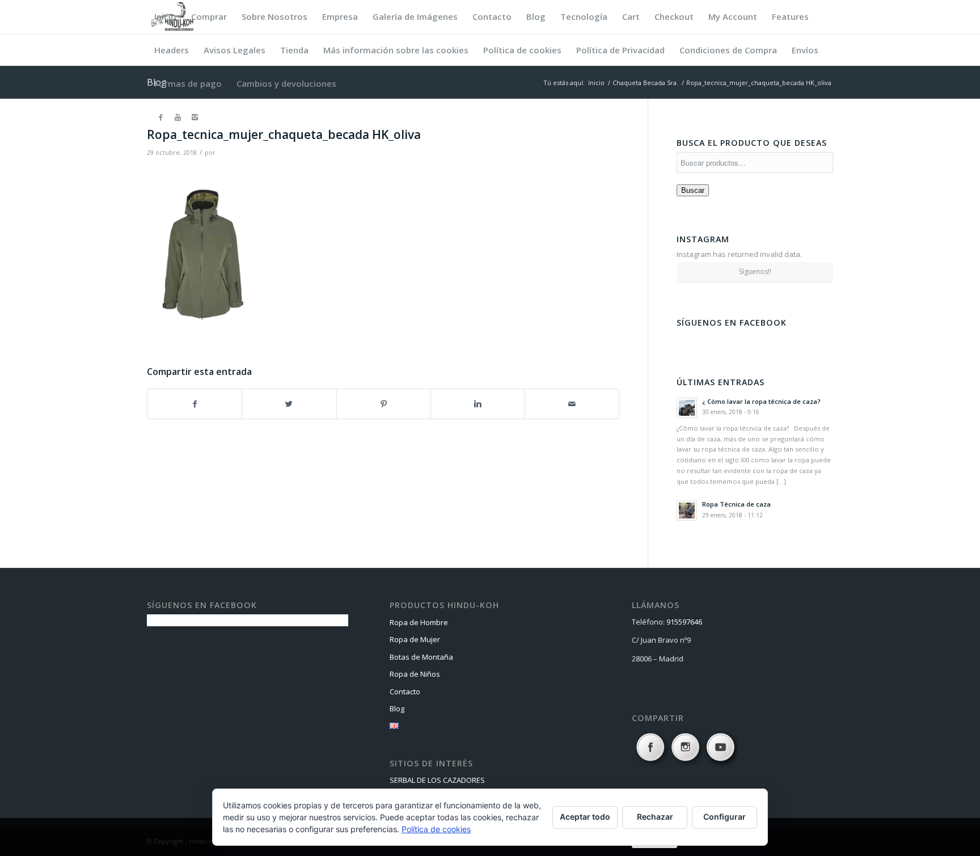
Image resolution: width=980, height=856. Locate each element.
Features (790, 16)
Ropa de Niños (415, 674)
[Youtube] (177, 116)
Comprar (209, 16)
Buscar (692, 190)
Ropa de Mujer (415, 639)
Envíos (805, 50)
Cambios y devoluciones (286, 83)
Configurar (724, 816)
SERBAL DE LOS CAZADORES (437, 780)
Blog (536, 16)
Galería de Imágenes (415, 16)
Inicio (165, 16)
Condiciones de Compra (728, 50)
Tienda (294, 50)
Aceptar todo (585, 816)
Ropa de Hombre (419, 622)
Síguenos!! (755, 271)
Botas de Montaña (421, 657)
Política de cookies (522, 50)
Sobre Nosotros (274, 16)
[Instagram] (194, 116)
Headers (171, 50)
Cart (631, 16)
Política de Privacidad (620, 50)
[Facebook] (160, 116)
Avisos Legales (234, 50)
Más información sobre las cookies (395, 50)
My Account (732, 16)
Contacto (492, 16)
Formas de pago (188, 83)
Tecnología (583, 16)
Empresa (340, 16)
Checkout (674, 16)
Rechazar (655, 816)
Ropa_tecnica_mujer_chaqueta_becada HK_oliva (284, 134)
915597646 (684, 622)
